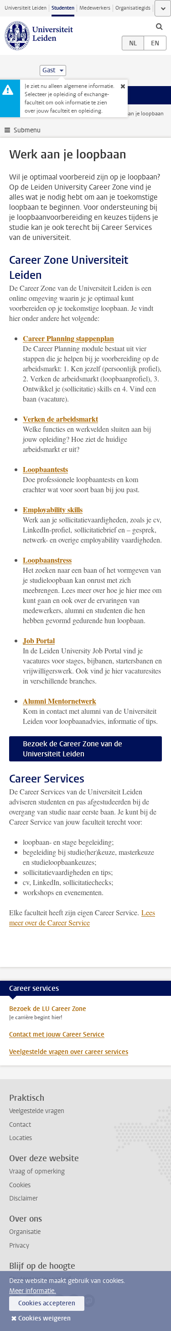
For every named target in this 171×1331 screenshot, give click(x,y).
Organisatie (25, 1232)
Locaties (20, 1138)
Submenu (27, 130)
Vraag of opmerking (37, 1171)
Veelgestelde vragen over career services (68, 1052)
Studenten (63, 8)
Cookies (20, 1185)
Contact (20, 1124)
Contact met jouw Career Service (56, 1034)
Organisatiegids (132, 8)
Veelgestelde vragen (36, 1111)
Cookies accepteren (46, 1303)
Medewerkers (94, 8)
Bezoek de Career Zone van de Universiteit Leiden (72, 749)
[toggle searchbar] (159, 26)
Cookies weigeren (44, 1318)
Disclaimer (23, 1198)
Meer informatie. (32, 1291)
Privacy (19, 1245)
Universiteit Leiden (26, 8)
